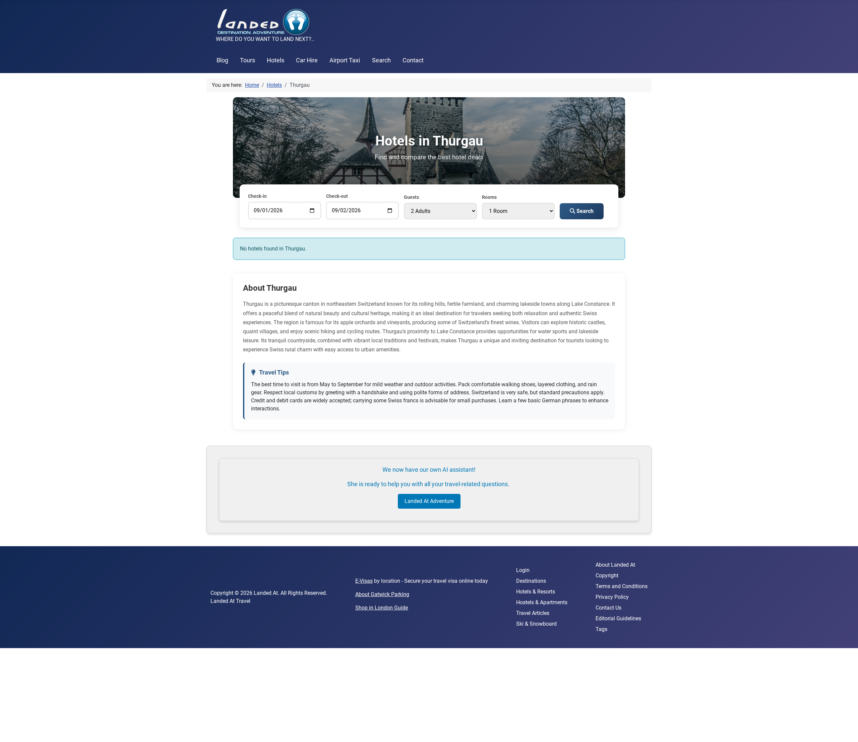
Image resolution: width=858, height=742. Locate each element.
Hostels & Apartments (541, 602)
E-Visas (364, 581)
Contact (413, 60)
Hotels (275, 60)
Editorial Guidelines (618, 618)
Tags (601, 629)
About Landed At (615, 565)
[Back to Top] (846, 730)
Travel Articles (532, 613)
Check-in (257, 196)
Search (381, 60)
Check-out (337, 196)
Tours (247, 60)
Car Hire (307, 60)
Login (523, 570)
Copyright (607, 575)
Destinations (531, 581)
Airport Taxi (344, 60)
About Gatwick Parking (382, 594)
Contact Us (608, 608)
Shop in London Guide (381, 608)
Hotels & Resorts (535, 591)
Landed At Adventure (429, 501)
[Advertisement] (201, 695)
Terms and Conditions (622, 586)
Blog (222, 60)
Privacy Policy (612, 597)
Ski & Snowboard (536, 624)
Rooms (489, 197)
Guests (411, 197)
